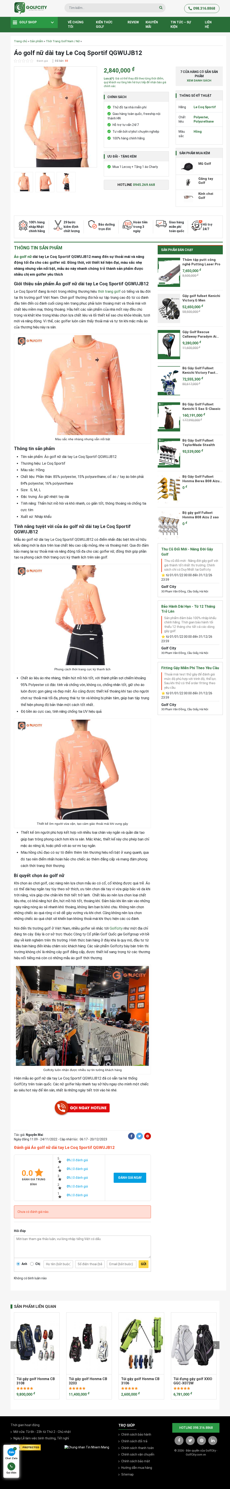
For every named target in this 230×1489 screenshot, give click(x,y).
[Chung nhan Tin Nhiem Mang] (86, 1447)
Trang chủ (20, 41)
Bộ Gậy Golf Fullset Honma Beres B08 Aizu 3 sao (202, 479)
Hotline (136, 185)
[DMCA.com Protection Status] (26, 1447)
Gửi (143, 1264)
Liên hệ (208, 24)
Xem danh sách (199, 80)
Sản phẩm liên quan (35, 1306)
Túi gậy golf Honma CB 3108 (35, 1381)
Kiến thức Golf (104, 24)
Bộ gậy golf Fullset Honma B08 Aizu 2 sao (200, 515)
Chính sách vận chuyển (137, 1454)
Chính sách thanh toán (137, 1448)
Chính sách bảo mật (135, 1461)
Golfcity (116, 928)
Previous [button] (14, 1345)
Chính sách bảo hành (136, 1434)
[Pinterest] (147, 1136)
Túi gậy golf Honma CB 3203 (88, 1381)
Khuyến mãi (152, 24)
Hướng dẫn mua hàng (136, 1467)
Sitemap (127, 1474)
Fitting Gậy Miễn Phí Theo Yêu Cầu (190, 668)
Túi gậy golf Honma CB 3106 (140, 1381)
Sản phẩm (36, 41)
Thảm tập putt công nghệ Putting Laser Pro (201, 262)
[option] (55, 118)
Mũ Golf (204, 164)
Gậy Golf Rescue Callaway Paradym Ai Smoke (199, 334)
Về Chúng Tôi (76, 24)
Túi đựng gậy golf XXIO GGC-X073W (192, 1381)
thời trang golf (109, 291)
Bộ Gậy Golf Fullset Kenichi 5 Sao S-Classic (201, 406)
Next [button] (215, 1345)
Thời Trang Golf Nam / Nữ (63, 41)
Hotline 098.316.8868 (196, 1428)
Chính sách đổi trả (134, 1441)
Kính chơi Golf (205, 196)
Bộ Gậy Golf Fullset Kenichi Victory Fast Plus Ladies (198, 370)
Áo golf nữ (23, 257)
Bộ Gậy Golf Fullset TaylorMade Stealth (198, 442)
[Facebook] (131, 1136)
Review (133, 22)
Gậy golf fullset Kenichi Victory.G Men (201, 298)
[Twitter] (139, 1136)
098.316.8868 (204, 8)
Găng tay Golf (205, 181)
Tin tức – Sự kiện (180, 24)
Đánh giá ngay (130, 1177)
